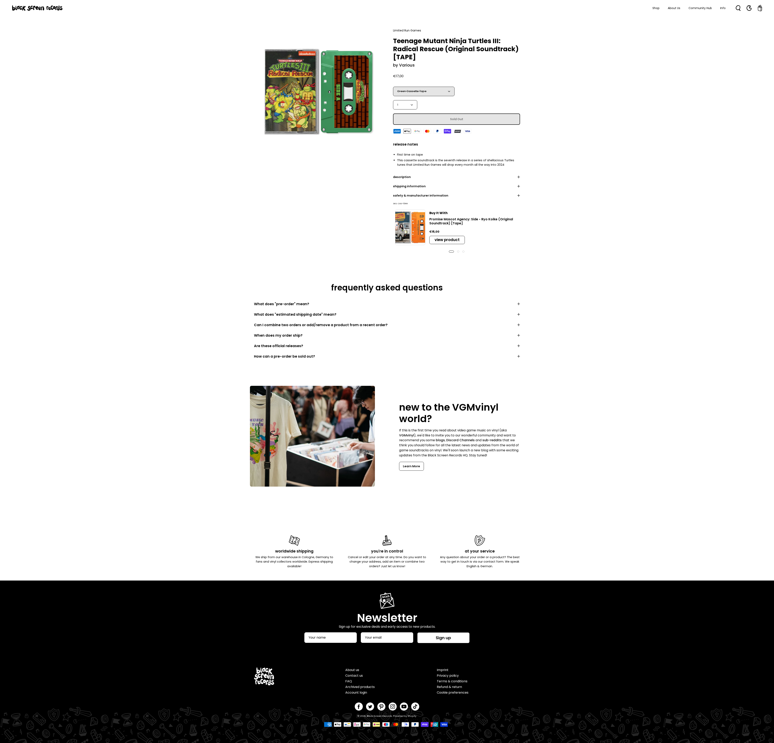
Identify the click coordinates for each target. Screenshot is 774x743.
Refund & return (449, 687)
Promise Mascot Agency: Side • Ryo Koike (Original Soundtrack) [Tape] (471, 221)
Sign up (443, 638)
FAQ (348, 681)
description (402, 177)
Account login (356, 692)
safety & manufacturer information (420, 196)
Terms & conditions (452, 681)
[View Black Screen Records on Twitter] (370, 706)
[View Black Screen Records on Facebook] (359, 706)
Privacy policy (448, 675)
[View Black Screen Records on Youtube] (404, 706)
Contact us (354, 675)
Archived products (360, 687)
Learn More (411, 466)
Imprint (442, 670)
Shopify (412, 716)
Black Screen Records (379, 716)
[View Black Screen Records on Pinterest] (381, 706)
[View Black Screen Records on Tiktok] (415, 706)
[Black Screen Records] (37, 8)
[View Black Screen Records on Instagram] (393, 706)
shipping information (409, 186)
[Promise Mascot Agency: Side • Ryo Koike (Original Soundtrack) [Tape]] (410, 227)
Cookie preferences (452, 692)
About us (352, 670)
